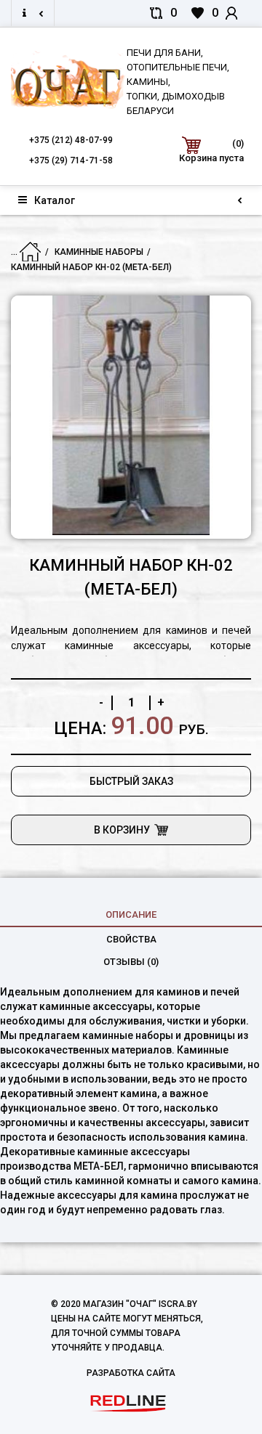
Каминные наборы (99, 252)
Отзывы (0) (131, 961)
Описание (131, 914)
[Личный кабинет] (238, 13)
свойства (131, 939)
